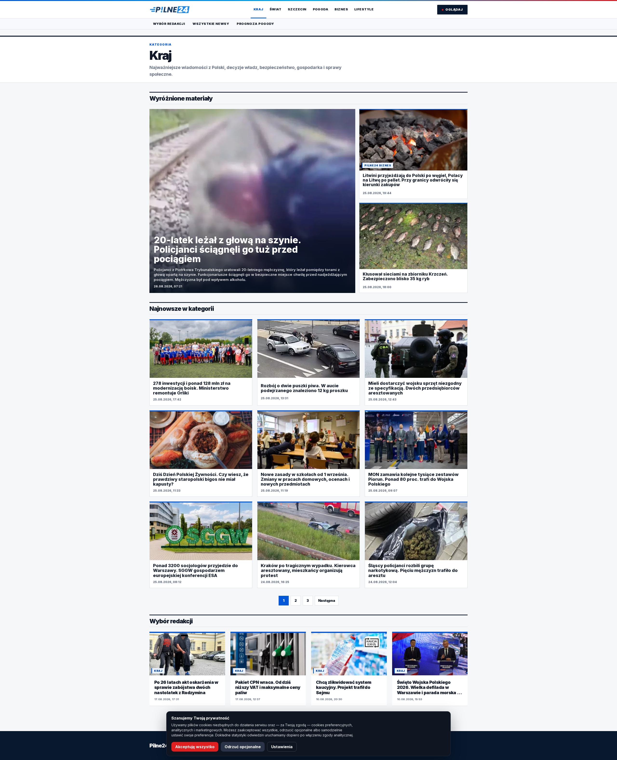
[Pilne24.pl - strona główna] (169, 10)
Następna (326, 600)
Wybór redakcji (169, 24)
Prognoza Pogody (255, 24)
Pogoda (321, 9)
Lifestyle (364, 9)
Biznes (341, 9)
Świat (276, 9)
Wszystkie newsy (211, 24)
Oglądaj (454, 9)
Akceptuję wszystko (195, 746)
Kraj (258, 9)
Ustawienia (282, 746)
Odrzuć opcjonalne (243, 746)
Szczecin (297, 9)
